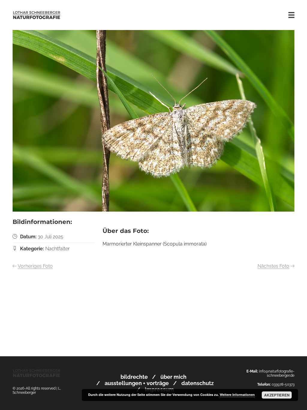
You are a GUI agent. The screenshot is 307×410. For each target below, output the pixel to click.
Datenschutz (197, 383)
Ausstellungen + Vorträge (137, 383)
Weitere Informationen (237, 394)
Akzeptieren (277, 395)
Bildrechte (134, 377)
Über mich (173, 377)
